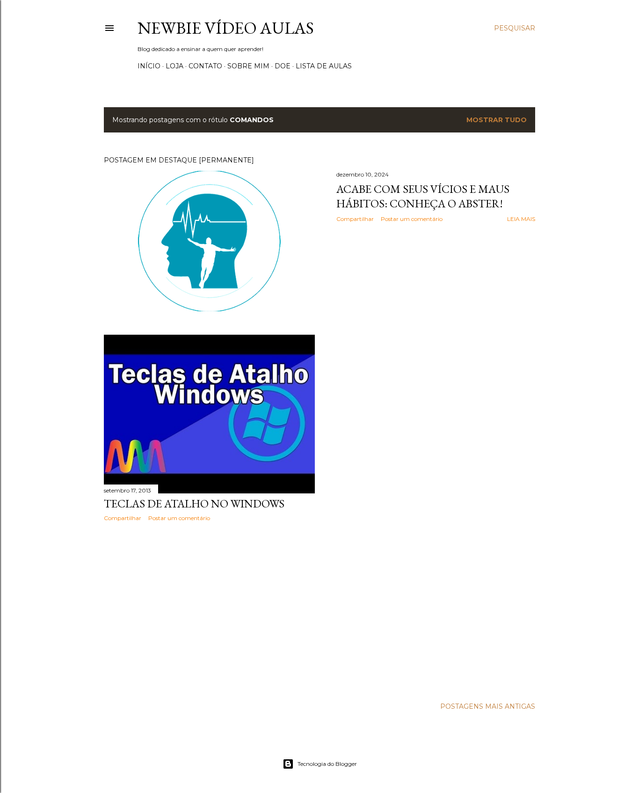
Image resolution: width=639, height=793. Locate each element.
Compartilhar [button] (355, 218)
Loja (174, 66)
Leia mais (521, 218)
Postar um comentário (412, 218)
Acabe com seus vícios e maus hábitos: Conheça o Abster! (422, 196)
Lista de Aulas (324, 66)
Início (149, 66)
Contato (205, 66)
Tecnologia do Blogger (327, 763)
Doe (282, 66)
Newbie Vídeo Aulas (226, 28)
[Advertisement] (209, 610)
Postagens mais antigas (487, 706)
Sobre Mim (248, 66)
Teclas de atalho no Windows (194, 503)
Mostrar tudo (496, 120)
